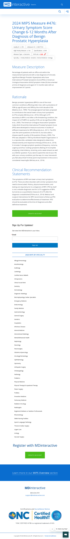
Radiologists (18, 407)
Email (14, 234)
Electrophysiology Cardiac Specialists (25, 297)
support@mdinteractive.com (35, 495)
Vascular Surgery (19, 437)
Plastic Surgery (18, 389)
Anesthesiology (18, 264)
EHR (41, 54)
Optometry (17, 363)
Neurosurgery (18, 349)
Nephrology (17, 341)
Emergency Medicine (20, 301)
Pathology (17, 374)
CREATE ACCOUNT (35, 213)
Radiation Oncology (20, 404)
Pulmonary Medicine (20, 400)
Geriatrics (17, 319)
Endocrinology (18, 304)
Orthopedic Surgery (20, 367)
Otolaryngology (18, 371)
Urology (16, 433)
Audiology (17, 268)
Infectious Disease (19, 327)
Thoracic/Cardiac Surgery (21, 426)
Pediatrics (17, 378)
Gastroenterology (19, 312)
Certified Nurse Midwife (21, 275)
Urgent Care (17, 429)
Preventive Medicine (20, 396)
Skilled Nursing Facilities (21, 418)
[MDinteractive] (17, 4)
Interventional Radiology (21, 334)
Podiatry (16, 393)
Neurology (17, 345)
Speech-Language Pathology (22, 422)
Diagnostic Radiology (20, 293)
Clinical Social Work (20, 282)
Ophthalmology (18, 360)
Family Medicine (19, 308)
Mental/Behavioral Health (21, 338)
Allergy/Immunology (20, 260)
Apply (62, 4)
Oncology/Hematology (21, 356)
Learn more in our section (35, 472)
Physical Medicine (19, 382)
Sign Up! (35, 245)
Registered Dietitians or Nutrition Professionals (28, 411)
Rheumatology (18, 415)
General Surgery (19, 316)
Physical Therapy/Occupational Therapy (26, 385)
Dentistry (17, 286)
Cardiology (17, 271)
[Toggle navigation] (67, 11)
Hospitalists (17, 323)
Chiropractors (18, 279)
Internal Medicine (19, 330)
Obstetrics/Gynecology (21, 352)
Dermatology (18, 290)
